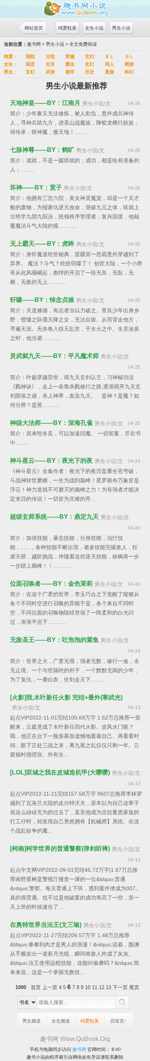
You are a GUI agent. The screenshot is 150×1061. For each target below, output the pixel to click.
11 (94, 987)
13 (108, 987)
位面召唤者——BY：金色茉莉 (51, 583)
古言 (50, 64)
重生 (70, 64)
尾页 (134, 987)
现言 (30, 64)
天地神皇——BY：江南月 (45, 103)
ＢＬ (109, 56)
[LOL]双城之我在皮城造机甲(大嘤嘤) (60, 772)
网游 (129, 64)
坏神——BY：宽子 (36, 187)
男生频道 (31, 1021)
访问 (66, 1049)
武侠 (50, 72)
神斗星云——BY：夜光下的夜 (51, 460)
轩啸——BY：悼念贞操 (42, 299)
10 (87, 987)
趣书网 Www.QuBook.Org (75, 1039)
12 (101, 987)
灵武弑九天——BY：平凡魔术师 (54, 356)
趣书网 (34, 44)
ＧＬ (129, 56)
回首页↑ (118, 1021)
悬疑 (109, 72)
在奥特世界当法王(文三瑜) (46, 924)
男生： (11, 72)
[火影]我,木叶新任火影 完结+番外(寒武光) (66, 697)
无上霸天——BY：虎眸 (42, 243)
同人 (109, 64)
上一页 (49, 987)
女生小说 (94, 28)
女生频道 (61, 1021)
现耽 (30, 56)
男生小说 (121, 28)
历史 (89, 72)
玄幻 (89, 56)
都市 (70, 72)
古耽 (50, 56)
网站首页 (34, 28)
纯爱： (11, 56)
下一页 (120, 987)
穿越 (70, 56)
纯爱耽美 (67, 28)
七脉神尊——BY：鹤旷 (42, 150)
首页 (36, 987)
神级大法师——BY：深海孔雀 (51, 423)
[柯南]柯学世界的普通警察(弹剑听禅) (60, 848)
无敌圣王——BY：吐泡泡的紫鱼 (54, 639)
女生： (11, 64)
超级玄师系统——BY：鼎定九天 (54, 516)
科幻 (129, 72)
